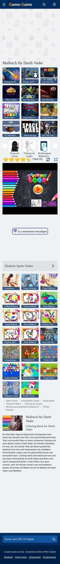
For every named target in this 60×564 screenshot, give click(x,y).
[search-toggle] (44, 4)
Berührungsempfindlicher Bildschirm (22, 407)
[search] (54, 539)
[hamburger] (4, 4)
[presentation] (4, 146)
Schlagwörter (35, 557)
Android (9, 410)
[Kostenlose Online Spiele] (20, 4)
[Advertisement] (45, 34)
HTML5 (46, 407)
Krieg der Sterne (13, 404)
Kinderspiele (49, 401)
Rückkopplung (49, 557)
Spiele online (12, 401)
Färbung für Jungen (33, 404)
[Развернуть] (56, 159)
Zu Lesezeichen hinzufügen (32, 231)
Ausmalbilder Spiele (30, 401)
